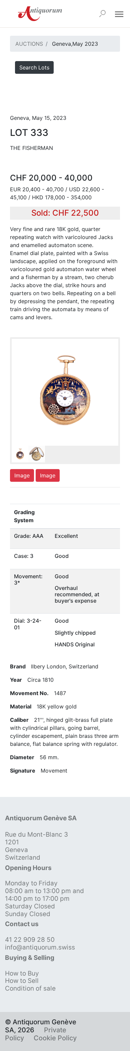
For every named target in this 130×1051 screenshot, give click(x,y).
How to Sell (22, 981)
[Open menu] (119, 13)
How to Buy (22, 973)
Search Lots (34, 67)
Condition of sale (30, 988)
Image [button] (22, 475)
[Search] (102, 13)
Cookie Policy (55, 1038)
